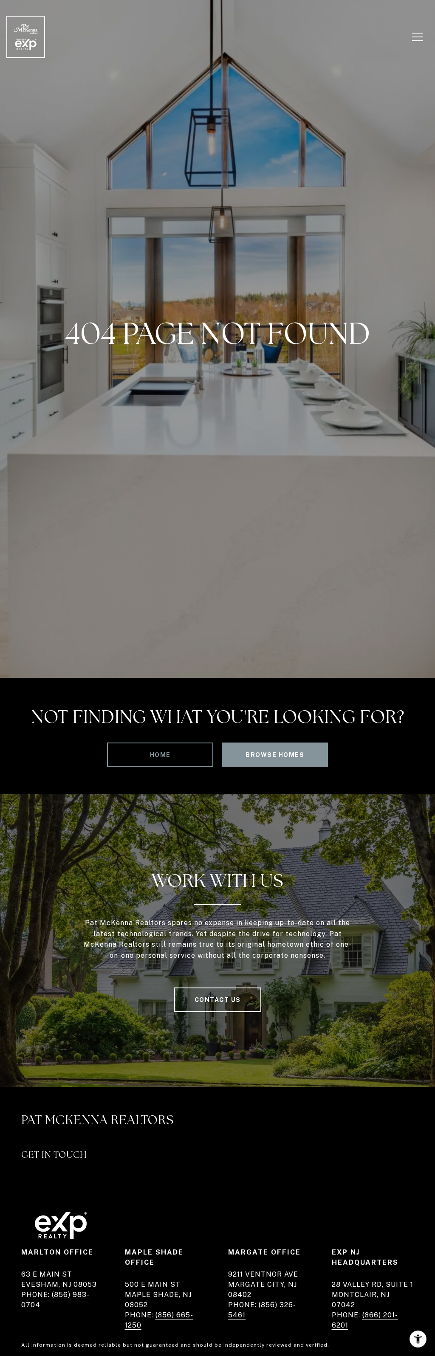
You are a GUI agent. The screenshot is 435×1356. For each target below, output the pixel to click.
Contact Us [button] (218, 999)
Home (160, 754)
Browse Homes (275, 754)
